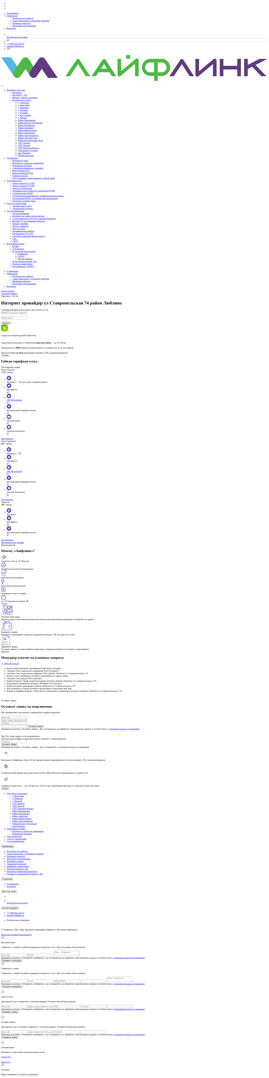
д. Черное (22, 118)
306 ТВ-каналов (14, 400)
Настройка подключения (24, 26)
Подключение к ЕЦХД (23, 266)
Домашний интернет (17, 864)
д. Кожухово (24, 105)
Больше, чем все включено (25, 97)
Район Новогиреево (27, 130)
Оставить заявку (36, 726)
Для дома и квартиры (17, 793)
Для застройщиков (15, 211)
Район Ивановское (27, 120)
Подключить (7, 438)
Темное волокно (20, 176)
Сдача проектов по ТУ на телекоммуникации (34, 218)
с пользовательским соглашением (129, 958)
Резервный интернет (22, 165)
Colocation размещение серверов (27, 168)
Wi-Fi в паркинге (20, 226)
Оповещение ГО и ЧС (22, 234)
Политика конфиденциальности (22, 871)
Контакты (11, 28)
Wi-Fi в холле (18, 228)
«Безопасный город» (22, 206)
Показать (6, 323)
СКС (14, 239)
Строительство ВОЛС (22, 193)
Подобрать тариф (15, 861)
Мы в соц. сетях (9, 891)
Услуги (5, 789)
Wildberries (23, 254)
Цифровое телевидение (18, 866)
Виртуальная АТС (21, 171)
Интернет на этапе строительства (28, 216)
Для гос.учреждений (16, 203)
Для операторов (14, 181)
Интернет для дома (16, 90)
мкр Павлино (24, 153)
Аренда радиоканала (22, 188)
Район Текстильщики (28, 135)
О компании (12, 13)
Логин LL (6, 1062)
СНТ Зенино (24, 143)
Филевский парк (26, 155)
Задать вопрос (8, 291)
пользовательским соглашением (124, 729)
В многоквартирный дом (24, 261)
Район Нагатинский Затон (30, 140)
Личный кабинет (9, 293)
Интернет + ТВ (19, 95)
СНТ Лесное (24, 145)
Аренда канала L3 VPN (23, 186)
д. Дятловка (23, 102)
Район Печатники (26, 133)
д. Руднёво (23, 113)
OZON (21, 256)
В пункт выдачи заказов (23, 251)
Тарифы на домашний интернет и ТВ (25, 874)
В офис (15, 246)
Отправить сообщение (11, 961)
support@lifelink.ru (15, 46)
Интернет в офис (20, 160)
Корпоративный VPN (22, 173)
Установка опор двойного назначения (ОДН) (33, 191)
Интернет (17, 92)
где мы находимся (10, 908)
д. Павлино (23, 108)
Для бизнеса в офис (16, 829)
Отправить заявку (9, 1012)
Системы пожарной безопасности (28, 236)
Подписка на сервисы (22, 18)
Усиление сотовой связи (23, 201)
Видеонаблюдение (15, 244)
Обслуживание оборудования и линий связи (33, 178)
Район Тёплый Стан (27, 138)
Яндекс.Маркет (25, 259)
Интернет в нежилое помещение (28, 163)
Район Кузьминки (26, 125)
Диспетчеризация (20, 213)
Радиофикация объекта (23, 231)
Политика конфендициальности (16, 935)
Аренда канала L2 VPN (23, 183)
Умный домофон (20, 223)
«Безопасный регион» (22, 208)
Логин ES (6, 1057)
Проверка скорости (21, 23)
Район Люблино (25, 128)
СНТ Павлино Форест (28, 148)
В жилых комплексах (22, 264)
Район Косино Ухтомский (30, 123)
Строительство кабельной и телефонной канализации (38, 196)
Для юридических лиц (17, 869)
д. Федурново (24, 115)
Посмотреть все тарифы (12, 542)
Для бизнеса (12, 158)
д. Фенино (23, 110)
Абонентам (12, 16)
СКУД (15, 241)
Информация (7, 846)
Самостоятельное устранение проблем (30, 21)
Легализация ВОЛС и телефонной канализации (35, 198)
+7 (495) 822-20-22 (15, 44)
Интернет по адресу (21, 100)
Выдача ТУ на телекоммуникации (28, 221)
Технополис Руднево (28, 150)
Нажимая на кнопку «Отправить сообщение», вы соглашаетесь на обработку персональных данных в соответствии (73, 958)
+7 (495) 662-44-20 (10, 663)
